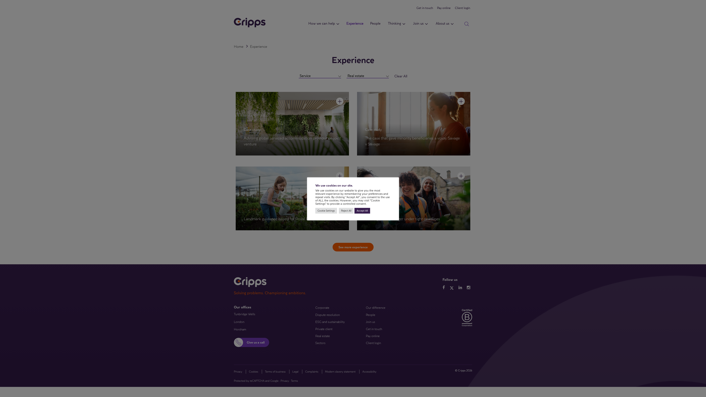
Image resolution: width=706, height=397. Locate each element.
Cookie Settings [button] (326, 210)
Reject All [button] (346, 210)
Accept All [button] (362, 210)
